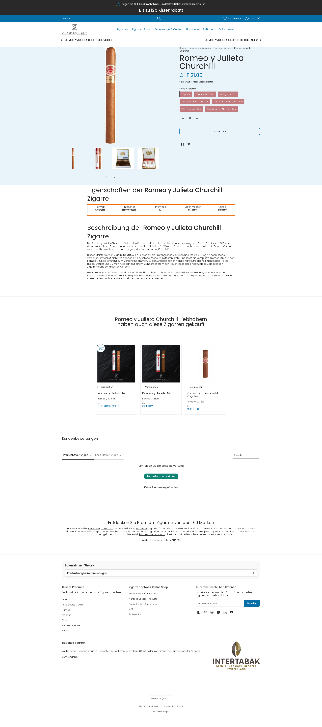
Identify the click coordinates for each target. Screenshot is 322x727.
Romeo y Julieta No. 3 (158, 393)
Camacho (107, 528)
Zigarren (66, 599)
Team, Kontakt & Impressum (144, 604)
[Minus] (182, 118)
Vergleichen (107, 387)
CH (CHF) (256, 18)
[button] (182, 144)
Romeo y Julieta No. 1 (112, 393)
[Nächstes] (157, 95)
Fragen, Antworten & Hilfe (142, 593)
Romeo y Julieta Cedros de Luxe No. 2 (231, 40)
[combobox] (108, 18)
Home (182, 48)
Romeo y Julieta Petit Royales (202, 394)
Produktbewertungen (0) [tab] (78, 455)
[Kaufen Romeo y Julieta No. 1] (116, 364)
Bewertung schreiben (161, 476)
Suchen (66, 630)
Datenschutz (136, 614)
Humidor (66, 609)
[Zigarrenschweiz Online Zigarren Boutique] (74, 29)
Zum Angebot (70, 657)
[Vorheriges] (64, 95)
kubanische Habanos (152, 534)
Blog (64, 620)
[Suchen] (159, 18)
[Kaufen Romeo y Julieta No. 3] (161, 364)
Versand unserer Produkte (143, 598)
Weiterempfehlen (71, 625)
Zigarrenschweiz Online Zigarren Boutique (157, 706)
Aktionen (66, 615)
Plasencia (94, 528)
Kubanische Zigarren (200, 48)
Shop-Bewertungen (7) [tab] (109, 455)
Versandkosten (206, 81)
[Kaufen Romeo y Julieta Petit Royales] (206, 364)
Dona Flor (142, 528)
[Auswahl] (197, 118)
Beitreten (252, 603)
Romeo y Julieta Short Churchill (88, 40)
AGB (131, 609)
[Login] (246, 18)
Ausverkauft (220, 131)
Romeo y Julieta (222, 48)
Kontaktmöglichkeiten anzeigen (87, 573)
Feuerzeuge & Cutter (73, 604)
